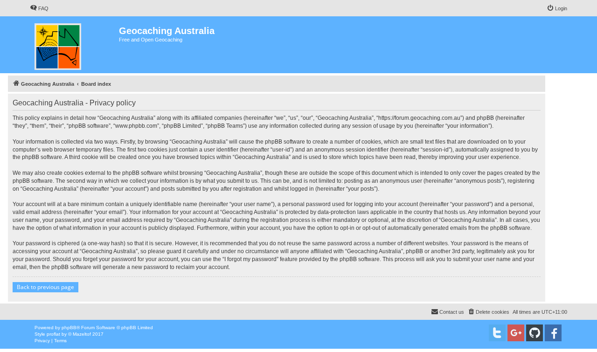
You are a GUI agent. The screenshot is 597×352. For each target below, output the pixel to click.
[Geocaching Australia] (74, 45)
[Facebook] (553, 332)
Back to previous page (45, 287)
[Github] (534, 332)
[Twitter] (497, 332)
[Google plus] (515, 332)
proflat (53, 334)
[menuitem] (39, 8)
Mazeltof (82, 334)
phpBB (69, 327)
